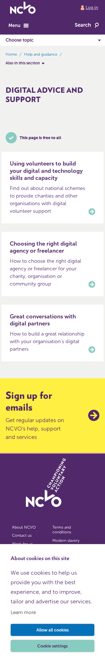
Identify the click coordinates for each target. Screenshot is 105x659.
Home (11, 54)
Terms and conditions (61, 530)
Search (83, 25)
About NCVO (24, 527)
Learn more (23, 612)
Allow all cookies (52, 630)
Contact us (22, 535)
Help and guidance (40, 54)
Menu (14, 25)
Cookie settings (52, 646)
